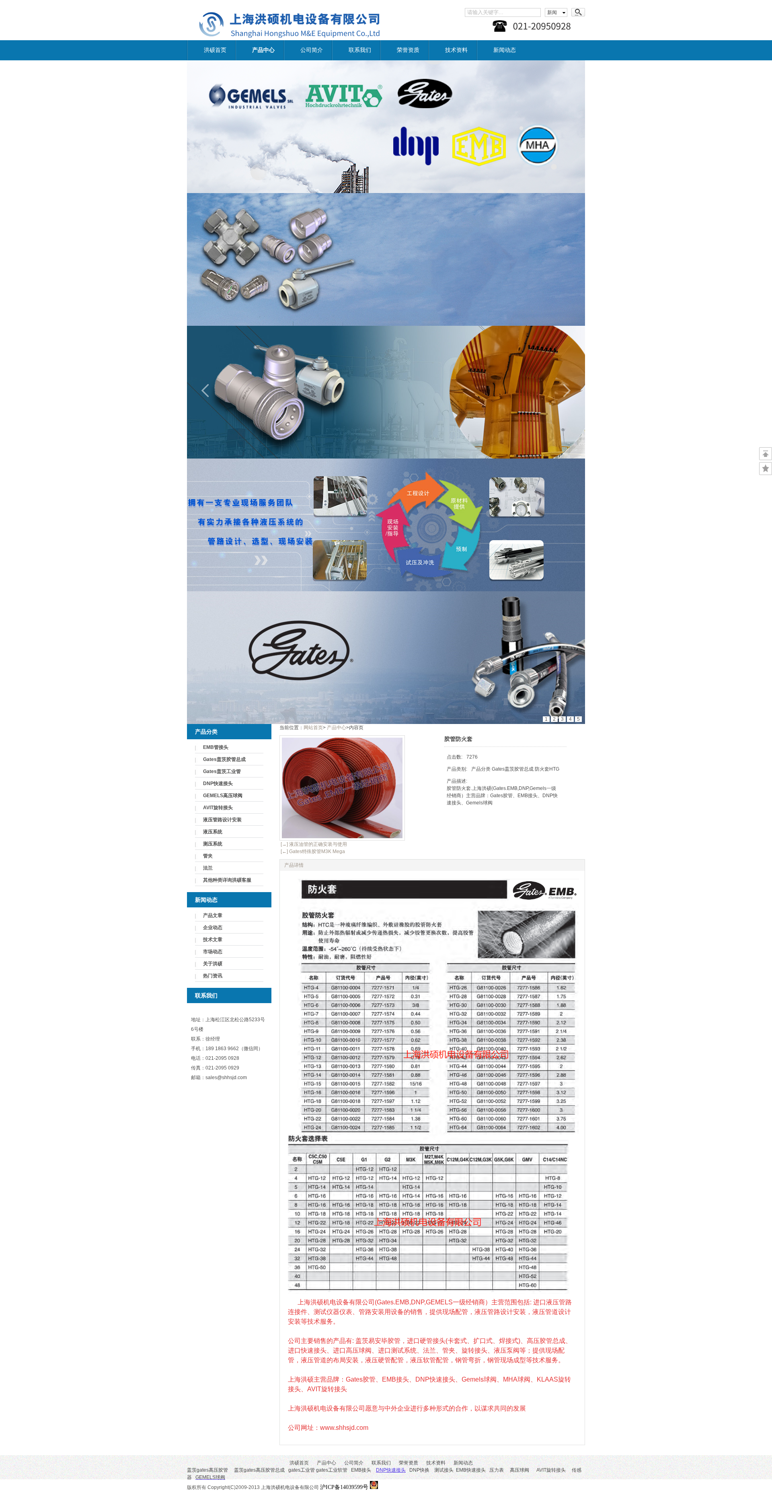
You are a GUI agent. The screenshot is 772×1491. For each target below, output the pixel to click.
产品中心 (263, 50)
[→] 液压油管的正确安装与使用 (313, 844)
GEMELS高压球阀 (222, 795)
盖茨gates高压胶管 (207, 1470)
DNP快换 (402, 1470)
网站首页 (313, 727)
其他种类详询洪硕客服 (227, 880)
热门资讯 (212, 976)
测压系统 (212, 844)
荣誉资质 (408, 50)
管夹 (208, 856)
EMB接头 (361, 1470)
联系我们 (360, 50)
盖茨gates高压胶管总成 (259, 1470)
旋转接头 (556, 1470)
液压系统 (212, 832)
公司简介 (311, 50)
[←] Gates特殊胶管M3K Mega (312, 851)
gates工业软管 (331, 1470)
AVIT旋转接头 (218, 807)
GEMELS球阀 (210, 1477)
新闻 (552, 12)
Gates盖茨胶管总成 (224, 759)
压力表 (496, 1470)
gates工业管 (301, 1470)
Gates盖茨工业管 (222, 771)
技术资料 (456, 50)
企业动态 (212, 927)
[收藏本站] (765, 468)
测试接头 (444, 1470)
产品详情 (294, 865)
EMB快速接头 (471, 1470)
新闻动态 (504, 50)
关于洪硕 (212, 964)
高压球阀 (519, 1470)
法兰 (208, 868)
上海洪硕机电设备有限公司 (315, 1487)
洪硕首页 (215, 50)
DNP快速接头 (218, 783)
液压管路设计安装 (222, 820)
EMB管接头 (215, 747)
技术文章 (212, 939)
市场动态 (212, 951)
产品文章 (212, 915)
